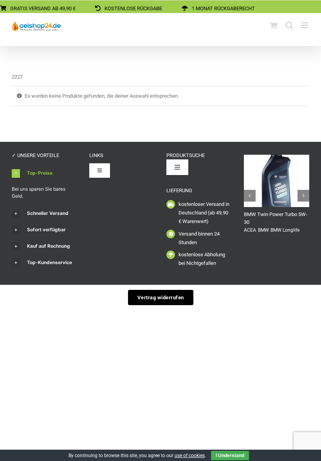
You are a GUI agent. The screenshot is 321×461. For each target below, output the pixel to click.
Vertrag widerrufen (160, 297)
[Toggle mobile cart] (274, 25)
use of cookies (190, 455)
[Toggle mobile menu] (305, 25)
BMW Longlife (285, 230)
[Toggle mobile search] (289, 25)
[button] (44, 173)
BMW (263, 230)
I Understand (230, 455)
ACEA (250, 230)
